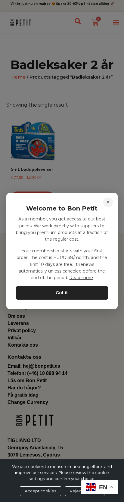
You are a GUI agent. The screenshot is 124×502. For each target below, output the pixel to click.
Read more (81, 277)
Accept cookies (40, 490)
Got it (62, 292)
